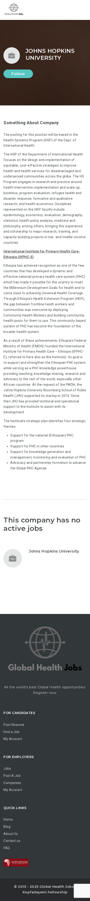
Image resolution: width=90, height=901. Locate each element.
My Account (12, 739)
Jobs (7, 768)
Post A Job (12, 776)
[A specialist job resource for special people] (23, 10)
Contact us (11, 841)
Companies (12, 783)
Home (8, 819)
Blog (6, 826)
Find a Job (11, 732)
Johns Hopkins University (54, 551)
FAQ (6, 848)
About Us (10, 834)
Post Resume (13, 725)
